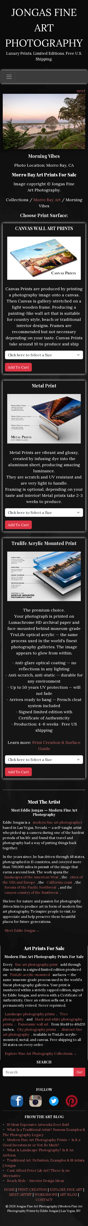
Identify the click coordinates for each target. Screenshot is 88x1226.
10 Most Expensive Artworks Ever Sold (38, 1124)
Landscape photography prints (30, 1014)
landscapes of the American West (31, 877)
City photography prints (36, 1029)
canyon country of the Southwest (31, 892)
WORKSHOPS (46, 1194)
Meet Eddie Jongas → (22, 930)
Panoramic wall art (33, 1024)
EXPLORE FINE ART (66, 1189)
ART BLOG (68, 1194)
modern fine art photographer (57, 822)
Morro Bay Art (47, 199)
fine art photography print (36, 964)
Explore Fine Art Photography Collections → (41, 1053)
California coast (59, 882)
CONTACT (44, 1200)
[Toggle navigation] (9, 76)
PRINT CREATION (32, 1189)
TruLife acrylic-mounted (30, 975)
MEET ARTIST (20, 1194)
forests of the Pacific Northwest (30, 887)
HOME (9, 1189)
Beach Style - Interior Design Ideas (35, 1181)
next (81, 90)
